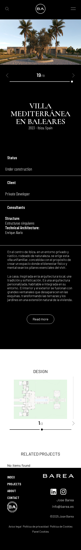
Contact (13, 497)
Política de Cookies (61, 526)
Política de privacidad (35, 526)
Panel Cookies (40, 531)
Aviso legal (15, 526)
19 (72, 82)
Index (11, 477)
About (11, 491)
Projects (14, 484)
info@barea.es (63, 506)
